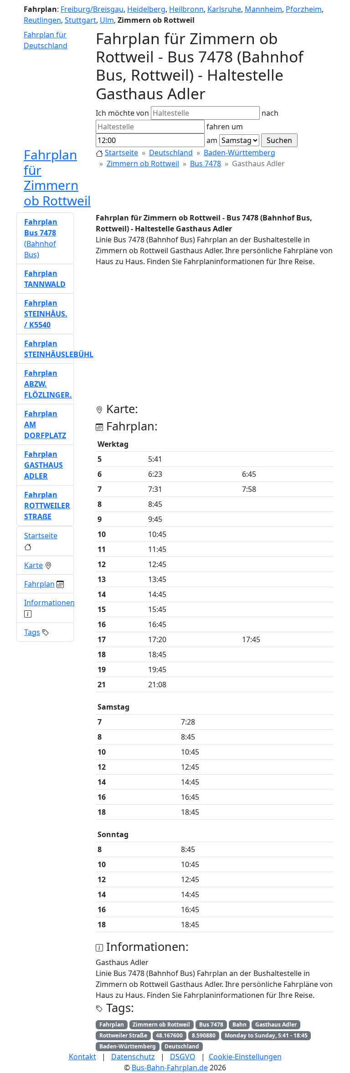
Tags (32, 632)
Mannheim (263, 9)
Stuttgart (80, 20)
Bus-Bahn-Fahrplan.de (170, 1068)
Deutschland (171, 153)
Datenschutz (133, 1057)
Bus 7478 (205, 163)
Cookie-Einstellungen (245, 1057)
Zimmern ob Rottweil (143, 163)
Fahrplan (39, 584)
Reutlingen (42, 20)
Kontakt (82, 1057)
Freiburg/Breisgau (92, 9)
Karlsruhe (224, 9)
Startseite (121, 153)
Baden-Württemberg (239, 153)
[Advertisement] (215, 338)
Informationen (49, 603)
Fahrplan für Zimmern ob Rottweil (57, 177)
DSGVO (183, 1057)
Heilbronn (186, 9)
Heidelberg (146, 9)
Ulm (107, 20)
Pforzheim (304, 9)
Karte (33, 565)
